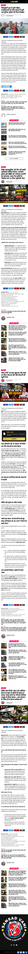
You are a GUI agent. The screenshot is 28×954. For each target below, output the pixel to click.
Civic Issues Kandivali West (8, 297)
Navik (16, 95)
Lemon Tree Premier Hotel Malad (9, 840)
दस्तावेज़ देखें (14, 438)
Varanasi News (18, 96)
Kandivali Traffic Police (7, 301)
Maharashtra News (12, 611)
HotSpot (4, 95)
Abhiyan (12, 94)
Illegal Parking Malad (7, 838)
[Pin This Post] (16, 37)
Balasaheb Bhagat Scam (18, 609)
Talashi (3, 96)
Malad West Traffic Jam (7, 841)
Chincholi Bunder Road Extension (9, 835)
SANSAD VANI (9, 181)
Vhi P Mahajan (17, 615)
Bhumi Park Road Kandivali (8, 294)
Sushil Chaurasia (9, 15)
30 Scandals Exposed (14, 608)
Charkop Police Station (7, 295)
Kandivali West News (19, 301)
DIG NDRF (17, 94)
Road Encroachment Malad (8, 844)
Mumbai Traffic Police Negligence (10, 302)
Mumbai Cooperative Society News (10, 614)
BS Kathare (4, 611)
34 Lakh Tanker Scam (6, 609)
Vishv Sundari (13, 97)
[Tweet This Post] (11, 37)
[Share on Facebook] (5, 37)
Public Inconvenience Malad (8, 843)
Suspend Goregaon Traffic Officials (10, 846)
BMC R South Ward (19, 294)
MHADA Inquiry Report (7, 613)
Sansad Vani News (20, 844)
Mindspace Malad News (19, 841)
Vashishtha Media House (7, 615)
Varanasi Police (5, 97)
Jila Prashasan (10, 95)
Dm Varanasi (23, 94)
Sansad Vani (22, 614)
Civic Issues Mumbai (6, 836)
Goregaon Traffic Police (18, 836)
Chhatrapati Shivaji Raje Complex (10, 296)
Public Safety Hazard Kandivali (9, 303)
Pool (20, 95)
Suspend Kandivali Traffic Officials (10, 306)
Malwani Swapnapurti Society (9, 612)
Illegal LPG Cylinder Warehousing (10, 300)
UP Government (10, 96)
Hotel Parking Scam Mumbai (8, 837)
